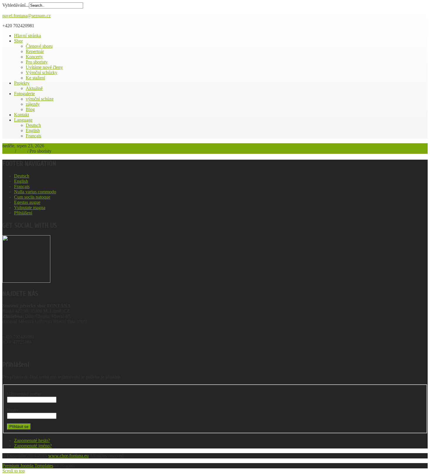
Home (8, 151)
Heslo (12, 409)
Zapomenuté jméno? (33, 445)
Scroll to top (13, 470)
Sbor (21, 151)
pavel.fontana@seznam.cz (26, 15)
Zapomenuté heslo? (32, 440)
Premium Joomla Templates (27, 465)
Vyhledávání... (15, 5)
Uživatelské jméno (24, 393)
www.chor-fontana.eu (68, 455)
